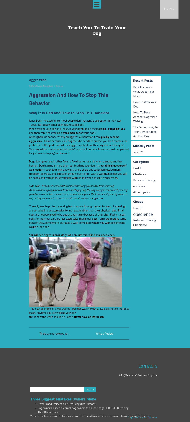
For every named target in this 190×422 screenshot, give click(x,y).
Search (90, 389)
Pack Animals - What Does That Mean (143, 91)
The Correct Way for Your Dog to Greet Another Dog (146, 131)
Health (137, 168)
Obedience (139, 174)
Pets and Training (144, 180)
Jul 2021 (138, 152)
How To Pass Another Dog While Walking (145, 116)
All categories (141, 192)
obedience (139, 186)
